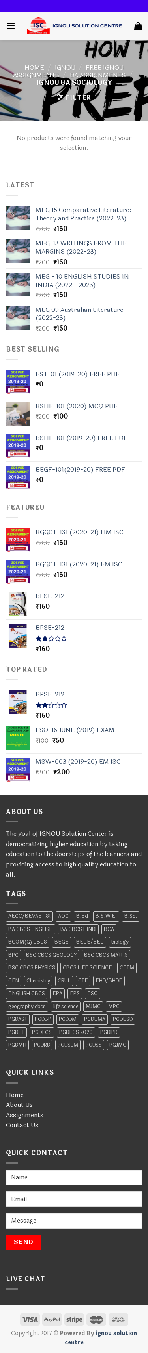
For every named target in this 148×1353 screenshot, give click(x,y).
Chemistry (38, 981)
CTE (83, 981)
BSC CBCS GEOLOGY (51, 955)
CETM (127, 968)
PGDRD (42, 1045)
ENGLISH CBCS (26, 994)
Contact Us (22, 1125)
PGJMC (117, 1045)
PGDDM (68, 1019)
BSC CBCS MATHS (106, 955)
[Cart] (138, 25)
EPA (57, 994)
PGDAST (17, 1019)
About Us (19, 1105)
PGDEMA (94, 1019)
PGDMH (17, 1045)
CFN (13, 981)
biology (120, 942)
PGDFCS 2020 (76, 1032)
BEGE (61, 942)
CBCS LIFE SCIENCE (87, 968)
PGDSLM (68, 1045)
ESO (92, 994)
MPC (114, 1007)
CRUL (64, 981)
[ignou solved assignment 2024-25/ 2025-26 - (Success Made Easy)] (74, 26)
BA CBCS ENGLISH (30, 929)
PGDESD (123, 1019)
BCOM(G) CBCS (27, 942)
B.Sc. (130, 916)
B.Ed (82, 916)
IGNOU (65, 68)
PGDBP (43, 1019)
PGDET (16, 1032)
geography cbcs (27, 1007)
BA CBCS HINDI (78, 929)
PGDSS (94, 1045)
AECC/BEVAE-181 (29, 916)
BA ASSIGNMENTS (98, 75)
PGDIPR (109, 1032)
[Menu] (10, 25)
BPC (13, 955)
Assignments (24, 1115)
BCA (109, 929)
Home (34, 68)
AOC (63, 916)
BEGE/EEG (90, 942)
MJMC (93, 1007)
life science (65, 1007)
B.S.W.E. (106, 916)
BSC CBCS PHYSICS (31, 968)
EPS (75, 994)
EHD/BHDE (109, 981)
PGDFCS (42, 1032)
